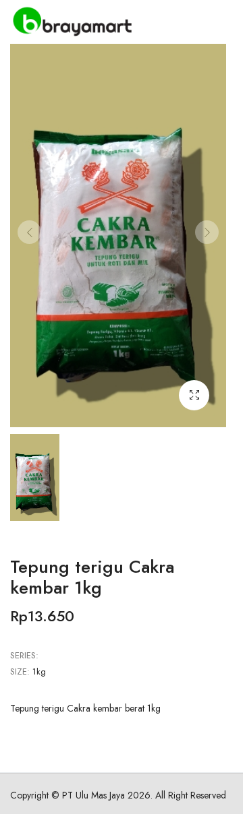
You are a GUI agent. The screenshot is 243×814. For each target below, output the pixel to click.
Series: (24, 655)
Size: (20, 671)
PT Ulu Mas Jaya (93, 795)
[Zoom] (194, 395)
